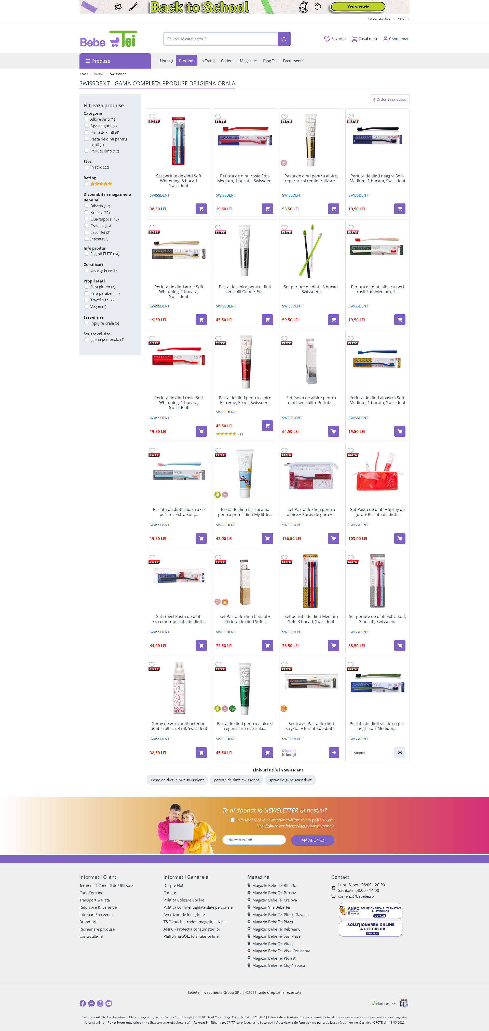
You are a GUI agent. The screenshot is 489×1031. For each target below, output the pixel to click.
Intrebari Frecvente (96, 914)
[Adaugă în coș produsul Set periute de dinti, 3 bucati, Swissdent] (333, 319)
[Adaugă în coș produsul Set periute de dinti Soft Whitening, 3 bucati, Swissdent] (201, 208)
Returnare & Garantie (98, 907)
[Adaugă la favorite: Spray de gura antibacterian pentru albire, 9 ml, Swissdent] (152, 664)
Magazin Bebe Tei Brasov (274, 892)
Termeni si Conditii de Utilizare (106, 885)
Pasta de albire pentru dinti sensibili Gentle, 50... (245, 289)
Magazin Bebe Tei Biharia (274, 885)
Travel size (102, 299)
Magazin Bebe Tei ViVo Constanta (281, 950)
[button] (334, 752)
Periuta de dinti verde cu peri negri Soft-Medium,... (377, 726)
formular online (205, 936)
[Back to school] (244, 7)
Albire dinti (102, 119)
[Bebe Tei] (108, 38)
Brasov (100, 212)
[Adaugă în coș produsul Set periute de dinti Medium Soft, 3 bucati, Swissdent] (333, 645)
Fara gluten (102, 286)
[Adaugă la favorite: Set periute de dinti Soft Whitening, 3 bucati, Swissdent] (152, 117)
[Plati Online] (384, 1004)
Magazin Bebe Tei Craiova (274, 900)
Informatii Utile (379, 19)
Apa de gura (103, 125)
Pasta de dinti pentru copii (108, 141)
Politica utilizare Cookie (184, 900)
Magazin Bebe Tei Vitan (272, 943)
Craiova (100, 225)
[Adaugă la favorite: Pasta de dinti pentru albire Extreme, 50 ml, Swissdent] (218, 338)
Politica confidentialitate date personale (198, 907)
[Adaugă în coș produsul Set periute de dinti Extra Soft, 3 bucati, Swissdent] (399, 645)
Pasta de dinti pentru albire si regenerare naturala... (245, 726)
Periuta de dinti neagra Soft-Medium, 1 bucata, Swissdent (377, 178)
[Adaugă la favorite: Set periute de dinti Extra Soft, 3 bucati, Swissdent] (351, 557)
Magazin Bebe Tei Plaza (272, 921)
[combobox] (220, 39)
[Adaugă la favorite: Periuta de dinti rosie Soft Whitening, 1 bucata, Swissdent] (152, 338)
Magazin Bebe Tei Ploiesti (274, 958)
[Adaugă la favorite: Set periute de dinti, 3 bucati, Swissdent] (284, 227)
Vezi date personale (295, 825)
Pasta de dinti (104, 132)
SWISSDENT (160, 195)
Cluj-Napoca (104, 219)
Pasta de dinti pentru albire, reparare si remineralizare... (311, 178)
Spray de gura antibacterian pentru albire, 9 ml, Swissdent (179, 726)
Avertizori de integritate (184, 914)
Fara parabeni (105, 293)
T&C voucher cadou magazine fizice (194, 921)
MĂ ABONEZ (312, 840)
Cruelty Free (103, 270)
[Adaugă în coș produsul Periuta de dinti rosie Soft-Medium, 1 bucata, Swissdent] (267, 208)
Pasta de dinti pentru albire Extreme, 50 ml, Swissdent (245, 400)
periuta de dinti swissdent (236, 779)
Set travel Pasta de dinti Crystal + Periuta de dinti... (311, 726)
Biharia (100, 205)
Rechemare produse (97, 929)
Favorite (338, 38)
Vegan (98, 306)
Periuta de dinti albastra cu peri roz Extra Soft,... (179, 512)
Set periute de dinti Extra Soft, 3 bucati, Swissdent (377, 619)
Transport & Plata (94, 900)
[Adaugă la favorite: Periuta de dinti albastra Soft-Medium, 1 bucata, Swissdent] (351, 338)
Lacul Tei (100, 232)
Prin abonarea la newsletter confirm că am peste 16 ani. (285, 819)
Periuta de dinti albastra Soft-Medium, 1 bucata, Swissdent (377, 400)
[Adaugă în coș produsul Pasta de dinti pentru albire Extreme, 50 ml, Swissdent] (267, 425)
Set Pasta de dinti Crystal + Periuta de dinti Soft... (245, 619)
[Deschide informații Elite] (154, 121)
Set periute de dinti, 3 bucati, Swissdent (311, 289)
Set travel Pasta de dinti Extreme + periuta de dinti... (178, 619)
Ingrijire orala (104, 323)
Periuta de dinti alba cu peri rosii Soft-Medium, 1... (377, 289)
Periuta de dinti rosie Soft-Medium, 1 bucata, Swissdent (245, 178)
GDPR (402, 19)
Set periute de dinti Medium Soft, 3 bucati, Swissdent (311, 619)
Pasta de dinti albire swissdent (177, 779)
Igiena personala (107, 339)
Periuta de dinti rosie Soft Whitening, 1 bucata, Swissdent (178, 402)
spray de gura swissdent (290, 779)
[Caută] (284, 39)
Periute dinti (104, 150)
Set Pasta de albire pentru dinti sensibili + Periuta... (311, 400)
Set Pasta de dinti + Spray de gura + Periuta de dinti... (377, 512)
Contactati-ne (91, 936)
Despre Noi (173, 885)
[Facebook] (82, 1003)
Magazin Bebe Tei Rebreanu (276, 929)
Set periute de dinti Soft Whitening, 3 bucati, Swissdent (178, 181)
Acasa (83, 74)
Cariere (170, 892)
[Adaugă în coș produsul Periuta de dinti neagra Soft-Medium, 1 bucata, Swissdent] (399, 208)
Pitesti (99, 238)
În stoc (99, 167)
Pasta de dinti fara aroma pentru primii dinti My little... (245, 512)
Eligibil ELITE (104, 253)
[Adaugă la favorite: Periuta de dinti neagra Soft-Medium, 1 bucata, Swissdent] (351, 117)
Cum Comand (91, 892)
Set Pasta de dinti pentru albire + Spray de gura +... (311, 512)
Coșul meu (367, 38)
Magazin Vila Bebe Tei (271, 907)
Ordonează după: (390, 99)
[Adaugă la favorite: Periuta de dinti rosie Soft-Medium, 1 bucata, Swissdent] (218, 117)
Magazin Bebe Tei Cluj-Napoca (278, 965)
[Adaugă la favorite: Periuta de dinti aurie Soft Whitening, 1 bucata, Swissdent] (152, 227)
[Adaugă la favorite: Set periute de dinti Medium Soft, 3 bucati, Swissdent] (284, 557)
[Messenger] (91, 1003)
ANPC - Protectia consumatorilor (192, 929)
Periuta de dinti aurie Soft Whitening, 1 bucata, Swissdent (178, 292)
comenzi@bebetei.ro (356, 896)
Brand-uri (87, 921)
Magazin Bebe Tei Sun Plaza (276, 936)
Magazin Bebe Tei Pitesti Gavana (280, 914)
